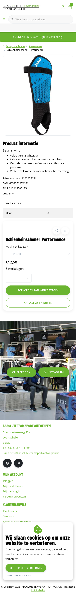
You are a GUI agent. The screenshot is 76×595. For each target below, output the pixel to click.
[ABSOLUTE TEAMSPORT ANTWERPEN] (22, 7)
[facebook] (7, 463)
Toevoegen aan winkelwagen (38, 290)
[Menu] (4, 19)
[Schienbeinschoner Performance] (38, 95)
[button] (56, 231)
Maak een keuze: (17, 246)
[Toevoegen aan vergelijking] (65, 231)
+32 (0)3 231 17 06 (19, 448)
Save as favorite (40, 303)
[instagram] (18, 463)
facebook (23, 372)
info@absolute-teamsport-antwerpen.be (35, 453)
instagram (56, 372)
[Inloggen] (62, 7)
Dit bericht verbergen (25, 568)
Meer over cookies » (19, 575)
